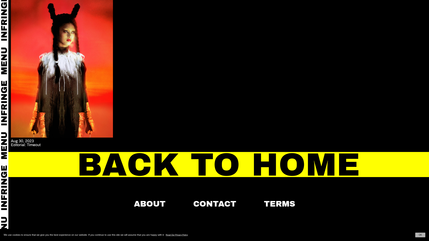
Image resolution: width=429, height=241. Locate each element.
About (150, 204)
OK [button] (420, 235)
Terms (279, 204)
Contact (214, 204)
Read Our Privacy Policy (177, 235)
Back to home (218, 165)
